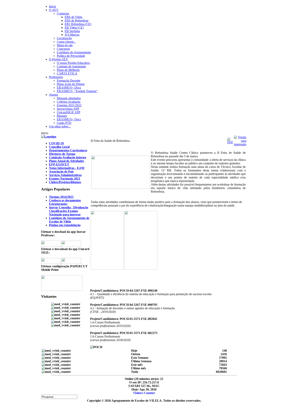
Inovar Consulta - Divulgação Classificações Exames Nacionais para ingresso (68, 211)
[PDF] (230, 142)
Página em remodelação (65, 225)
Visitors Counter (144, 393)
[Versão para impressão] (240, 144)
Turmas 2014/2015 (61, 196)
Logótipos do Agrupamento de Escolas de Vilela (69, 219)
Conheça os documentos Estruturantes (65, 202)
